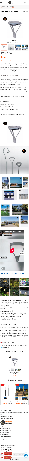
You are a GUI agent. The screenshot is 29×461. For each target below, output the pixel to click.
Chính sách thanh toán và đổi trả (8, 443)
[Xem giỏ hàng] (27, 2)
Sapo (17, 459)
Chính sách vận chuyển (6, 430)
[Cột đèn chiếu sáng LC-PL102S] (21, 390)
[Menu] (1, 2)
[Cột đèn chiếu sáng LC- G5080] (14, 361)
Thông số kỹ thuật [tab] (13, 75)
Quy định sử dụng (5, 434)
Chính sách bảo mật (5, 428)
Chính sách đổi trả (5, 432)
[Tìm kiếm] (25, 2)
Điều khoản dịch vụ (5, 441)
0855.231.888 (9, 416)
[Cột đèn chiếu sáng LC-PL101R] (7, 390)
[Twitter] (4, 450)
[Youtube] (6, 450)
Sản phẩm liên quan (14, 380)
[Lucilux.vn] (12, 2)
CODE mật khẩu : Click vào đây (8, 445)
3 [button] (15, 40)
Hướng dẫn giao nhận (6, 439)
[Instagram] (8, 450)
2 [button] (14, 40)
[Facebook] (1, 450)
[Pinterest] (11, 450)
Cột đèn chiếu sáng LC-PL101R (7, 401)
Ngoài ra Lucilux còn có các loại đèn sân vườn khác (13, 273)
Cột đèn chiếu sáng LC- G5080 (15, 373)
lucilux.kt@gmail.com (8, 418)
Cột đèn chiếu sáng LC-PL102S (22, 401)
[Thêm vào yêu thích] (6, 61)
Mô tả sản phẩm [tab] (4, 75)
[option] (14, 28)
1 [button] (13, 40)
